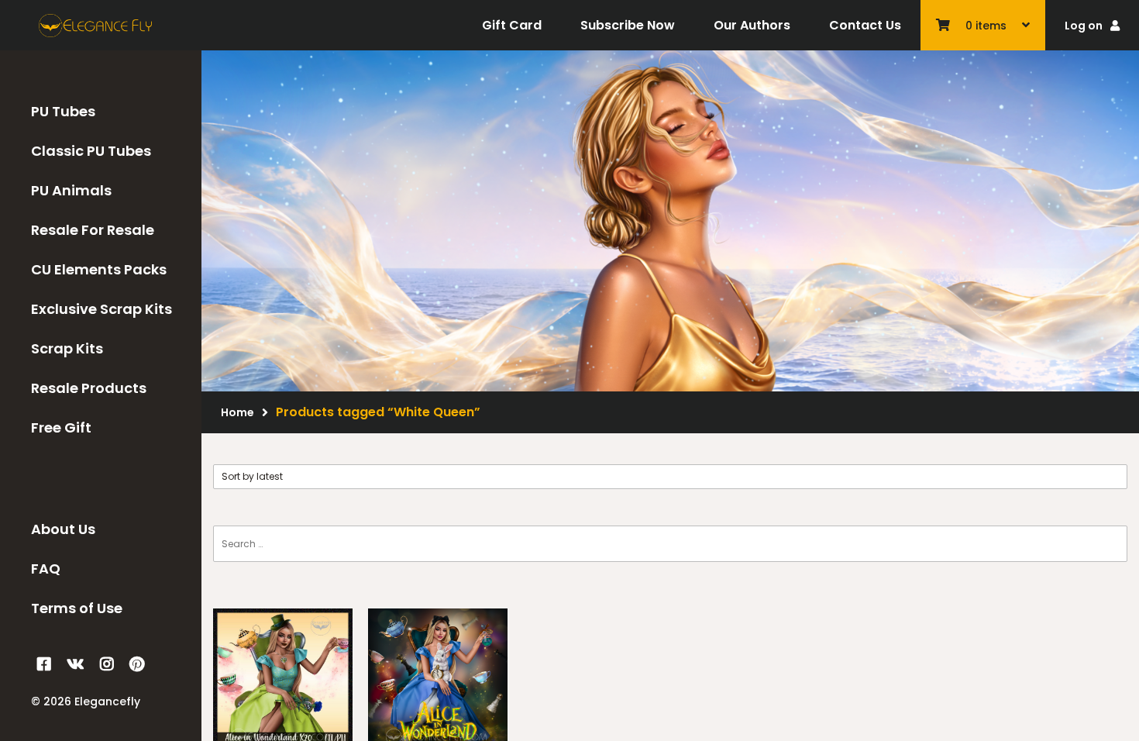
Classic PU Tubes (91, 150)
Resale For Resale (92, 230)
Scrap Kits (67, 348)
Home (237, 412)
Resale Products (88, 388)
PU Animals (71, 190)
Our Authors (752, 25)
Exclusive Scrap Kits (101, 309)
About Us (63, 529)
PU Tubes (63, 111)
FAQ (45, 568)
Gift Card (512, 25)
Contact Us (865, 25)
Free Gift (61, 427)
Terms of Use (76, 608)
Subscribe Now (627, 25)
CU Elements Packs (99, 269)
